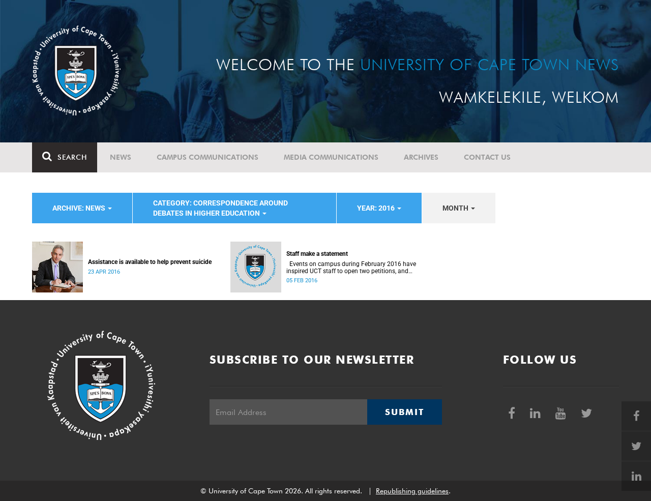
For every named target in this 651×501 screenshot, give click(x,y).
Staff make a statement (317, 253)
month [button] (456, 208)
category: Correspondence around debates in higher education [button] (220, 208)
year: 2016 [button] (376, 208)
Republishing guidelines (412, 491)
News (120, 157)
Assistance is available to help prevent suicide (150, 262)
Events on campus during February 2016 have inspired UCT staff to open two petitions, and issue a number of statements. (351, 267)
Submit (404, 412)
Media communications (331, 157)
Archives (421, 157)
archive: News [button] (79, 208)
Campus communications (207, 157)
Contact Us (487, 157)
